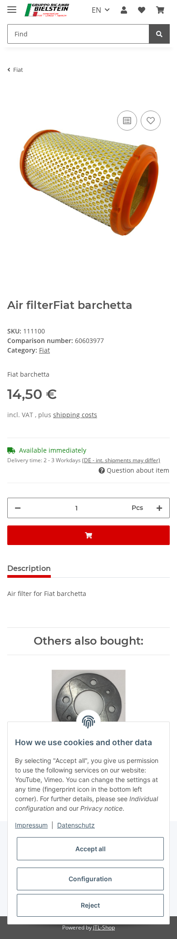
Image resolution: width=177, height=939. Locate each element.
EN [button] (96, 10)
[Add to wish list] (151, 121)
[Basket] (160, 10)
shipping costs (75, 414)
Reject (90, 905)
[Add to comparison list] (127, 121)
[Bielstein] (48, 10)
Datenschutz (76, 825)
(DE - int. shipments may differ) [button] (121, 460)
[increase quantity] (159, 508)
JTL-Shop (104, 927)
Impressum (31, 825)
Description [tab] (29, 568)
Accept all (90, 849)
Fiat (44, 350)
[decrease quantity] (18, 508)
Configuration (90, 879)
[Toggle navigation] (11, 5)
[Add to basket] (14, 95)
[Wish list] (142, 10)
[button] (124, 10)
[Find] (159, 34)
